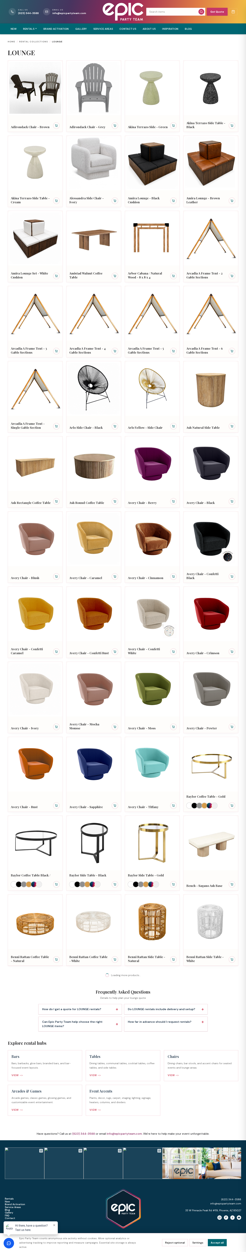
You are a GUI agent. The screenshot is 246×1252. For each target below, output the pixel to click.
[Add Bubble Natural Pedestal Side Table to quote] (56, 1188)
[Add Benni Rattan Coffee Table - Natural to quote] (56, 959)
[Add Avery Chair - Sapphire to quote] (115, 805)
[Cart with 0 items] (233, 11)
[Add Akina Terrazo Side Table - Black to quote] (232, 125)
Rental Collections (33, 41)
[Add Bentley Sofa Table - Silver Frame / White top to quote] (173, 1113)
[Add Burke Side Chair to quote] (115, 1188)
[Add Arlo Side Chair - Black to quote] (115, 426)
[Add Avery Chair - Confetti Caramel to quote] (56, 651)
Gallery (81, 28)
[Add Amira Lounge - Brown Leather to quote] (232, 201)
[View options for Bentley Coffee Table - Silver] (115, 1038)
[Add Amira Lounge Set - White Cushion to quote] (56, 276)
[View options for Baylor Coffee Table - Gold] (232, 805)
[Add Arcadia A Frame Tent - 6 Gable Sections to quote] (232, 351)
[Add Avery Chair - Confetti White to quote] (173, 651)
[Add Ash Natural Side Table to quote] (232, 426)
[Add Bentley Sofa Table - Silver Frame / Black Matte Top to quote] (232, 1038)
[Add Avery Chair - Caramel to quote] (115, 576)
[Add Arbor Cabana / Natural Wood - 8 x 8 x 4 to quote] (173, 276)
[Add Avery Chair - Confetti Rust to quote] (115, 651)
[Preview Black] (194, 805)
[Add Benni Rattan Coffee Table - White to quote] (115, 959)
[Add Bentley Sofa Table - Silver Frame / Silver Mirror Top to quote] (115, 1113)
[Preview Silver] (199, 805)
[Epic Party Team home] (123, 12)
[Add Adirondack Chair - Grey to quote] (115, 125)
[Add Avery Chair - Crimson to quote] (232, 651)
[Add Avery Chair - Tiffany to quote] (173, 805)
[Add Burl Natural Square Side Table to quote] (232, 1188)
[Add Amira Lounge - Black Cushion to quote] (173, 201)
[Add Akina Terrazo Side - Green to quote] (173, 125)
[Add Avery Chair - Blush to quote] (56, 576)
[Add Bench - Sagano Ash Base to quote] (232, 884)
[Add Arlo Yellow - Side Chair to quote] (173, 426)
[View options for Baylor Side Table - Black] (115, 884)
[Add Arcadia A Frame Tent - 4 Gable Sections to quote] (115, 351)
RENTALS (30, 28)
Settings (197, 1242)
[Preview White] (189, 805)
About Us (149, 28)
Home (11, 41)
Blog (188, 28)
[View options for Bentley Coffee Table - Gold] (56, 1038)
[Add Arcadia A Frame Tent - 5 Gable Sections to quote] (173, 351)
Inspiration (170, 28)
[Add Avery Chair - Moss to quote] (173, 727)
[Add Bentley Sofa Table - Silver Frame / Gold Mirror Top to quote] (56, 1113)
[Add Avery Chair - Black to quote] (232, 501)
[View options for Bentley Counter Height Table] (173, 1038)
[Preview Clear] (214, 805)
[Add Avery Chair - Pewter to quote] (232, 727)
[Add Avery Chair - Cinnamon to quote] (173, 576)
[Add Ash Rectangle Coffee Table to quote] (56, 501)
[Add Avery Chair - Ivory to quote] (56, 727)
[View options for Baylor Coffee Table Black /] (56, 884)
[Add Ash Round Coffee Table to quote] (115, 501)
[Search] (201, 12)
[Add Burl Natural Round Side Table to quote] (173, 1188)
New (14, 28)
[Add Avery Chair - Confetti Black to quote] (232, 576)
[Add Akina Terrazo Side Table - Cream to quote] (56, 201)
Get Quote (217, 11)
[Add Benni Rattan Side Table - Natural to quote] (173, 959)
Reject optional (175, 1242)
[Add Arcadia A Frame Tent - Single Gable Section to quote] (56, 426)
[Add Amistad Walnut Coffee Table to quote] (115, 276)
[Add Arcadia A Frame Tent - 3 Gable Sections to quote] (56, 351)
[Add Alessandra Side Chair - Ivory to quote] (115, 201)
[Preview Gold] (204, 805)
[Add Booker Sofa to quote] (232, 1113)
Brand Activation (56, 28)
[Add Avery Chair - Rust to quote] (56, 805)
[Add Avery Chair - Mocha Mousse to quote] (115, 727)
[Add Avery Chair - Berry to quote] (173, 501)
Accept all (217, 1242)
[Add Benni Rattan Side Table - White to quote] (232, 959)
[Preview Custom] (209, 805)
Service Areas (103, 28)
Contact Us (127, 28)
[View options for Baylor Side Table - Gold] (173, 884)
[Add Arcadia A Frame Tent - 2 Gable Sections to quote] (232, 276)
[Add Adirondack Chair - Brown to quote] (56, 125)
